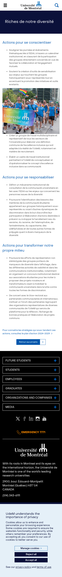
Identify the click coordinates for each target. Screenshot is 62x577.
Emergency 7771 (33, 432)
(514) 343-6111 (11, 495)
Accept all (31, 560)
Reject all (31, 554)
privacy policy (23, 567)
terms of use (44, 567)
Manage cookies (31, 548)
